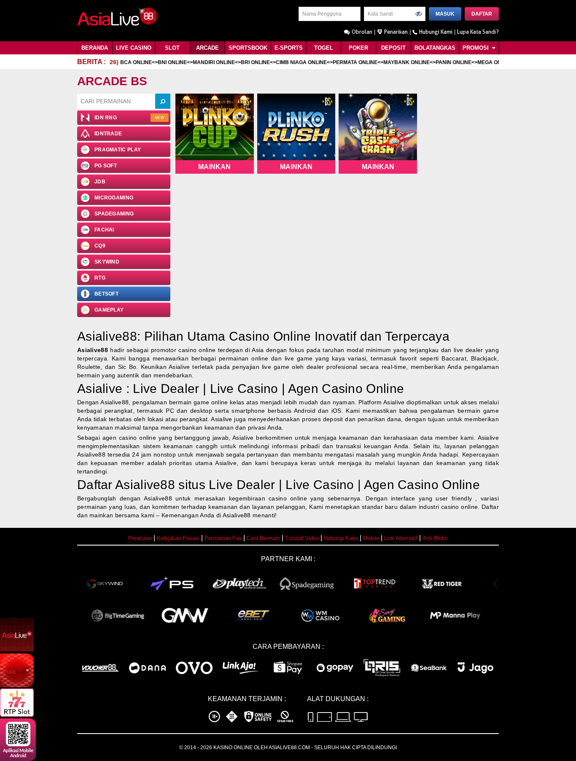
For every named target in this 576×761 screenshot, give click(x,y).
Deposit (393, 48)
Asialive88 (92, 350)
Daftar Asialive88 (126, 485)
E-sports (289, 48)
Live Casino (133, 48)
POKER (358, 48)
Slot (172, 48)
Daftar (481, 14)
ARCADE (207, 48)
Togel (323, 48)
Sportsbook (248, 48)
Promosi (476, 48)
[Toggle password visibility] (418, 14)
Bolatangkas (435, 48)
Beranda (94, 48)
